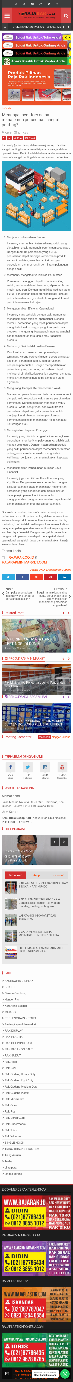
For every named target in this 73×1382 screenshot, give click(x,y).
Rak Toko (10, 1130)
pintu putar (11, 1167)
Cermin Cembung (15, 993)
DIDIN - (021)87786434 (20, 851)
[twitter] (49, 4)
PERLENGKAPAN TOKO (20, 1018)
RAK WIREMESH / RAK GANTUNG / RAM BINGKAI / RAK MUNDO (43, 884)
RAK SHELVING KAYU (19, 1043)
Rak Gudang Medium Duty (21, 1086)
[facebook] (57, 4)
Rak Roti (10, 1111)
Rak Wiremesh (14, 1136)
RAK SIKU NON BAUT (19, 1049)
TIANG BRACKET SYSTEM (22, 1149)
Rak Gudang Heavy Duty (20, 1074)
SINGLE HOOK (14, 1142)
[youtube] (24, 4)
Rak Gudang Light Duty (19, 1080)
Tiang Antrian (13, 1155)
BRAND (10, 987)
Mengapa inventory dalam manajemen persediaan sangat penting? (31, 119)
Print (19, 138)
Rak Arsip (11, 1061)
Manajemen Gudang (58, 569)
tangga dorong (13, 1173)
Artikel (34, 569)
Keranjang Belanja (16, 1005)
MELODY (10, 1012)
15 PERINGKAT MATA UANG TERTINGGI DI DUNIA (28, 641)
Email (32, 138)
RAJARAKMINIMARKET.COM (24, 562)
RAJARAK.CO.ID (21, 557)
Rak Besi (10, 1068)
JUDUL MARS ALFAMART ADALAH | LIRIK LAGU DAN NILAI (41, 949)
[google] (40, 4)
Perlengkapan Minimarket (20, 1024)
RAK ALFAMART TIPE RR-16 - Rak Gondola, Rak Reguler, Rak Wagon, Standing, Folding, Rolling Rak (39, 903)
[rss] (16, 4)
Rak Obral (11, 1105)
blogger (56, 737)
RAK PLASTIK (14, 1037)
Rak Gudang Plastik (17, 1093)
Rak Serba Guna (15, 1117)
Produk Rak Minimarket (27, 658)
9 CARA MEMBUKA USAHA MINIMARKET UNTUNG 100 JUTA (39, 933)
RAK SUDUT (13, 1055)
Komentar (58, 875)
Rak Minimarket (14, 1099)
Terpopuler (15, 875)
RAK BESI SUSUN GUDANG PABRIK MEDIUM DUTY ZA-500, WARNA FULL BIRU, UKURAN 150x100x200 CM (33, 724)
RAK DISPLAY (14, 1030)
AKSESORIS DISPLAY (19, 981)
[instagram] (32, 4)
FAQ (42, 569)
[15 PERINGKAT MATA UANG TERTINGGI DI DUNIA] (36, 636)
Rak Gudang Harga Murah (28, 697)
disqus (66, 737)
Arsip (36, 875)
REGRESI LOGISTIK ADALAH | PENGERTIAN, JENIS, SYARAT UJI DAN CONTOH (41, 27)
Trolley (9, 1161)
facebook (44, 737)
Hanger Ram (12, 999)
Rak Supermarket (15, 1124)
